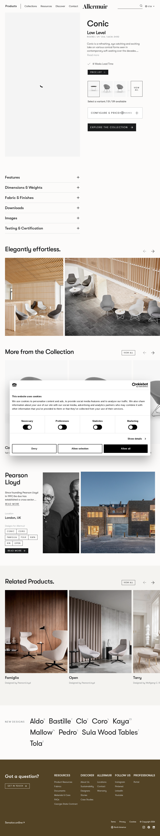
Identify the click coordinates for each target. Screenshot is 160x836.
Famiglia (12, 537)
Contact (101, 786)
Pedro (68, 732)
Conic (11, 531)
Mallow (42, 732)
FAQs (56, 799)
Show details (135, 438)
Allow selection (80, 448)
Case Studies (87, 799)
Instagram (120, 782)
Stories (84, 795)
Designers (85, 790)
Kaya (32, 537)
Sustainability (87, 786)
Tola (37, 743)
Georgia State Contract (66, 803)
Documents (59, 790)
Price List (96, 72)
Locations (101, 782)
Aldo (37, 721)
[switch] (62, 427)
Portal (136, 782)
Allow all (125, 448)
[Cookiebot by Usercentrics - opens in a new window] (134, 385)
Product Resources (63, 782)
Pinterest (119, 786)
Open (18, 543)
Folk (23, 537)
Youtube (119, 795)
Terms (113, 822)
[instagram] (143, 827)
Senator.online (14, 822)
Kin (9, 543)
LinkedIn (119, 790)
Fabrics (57, 786)
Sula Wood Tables (110, 732)
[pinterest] (149, 827)
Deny (34, 448)
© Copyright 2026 (147, 822)
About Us (85, 782)
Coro (21, 531)
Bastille (60, 721)
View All (137, 88)
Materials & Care (62, 795)
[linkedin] (153, 827)
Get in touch (15, 786)
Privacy (122, 822)
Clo (82, 721)
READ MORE (15, 550)
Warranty (102, 790)
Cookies (132, 822)
